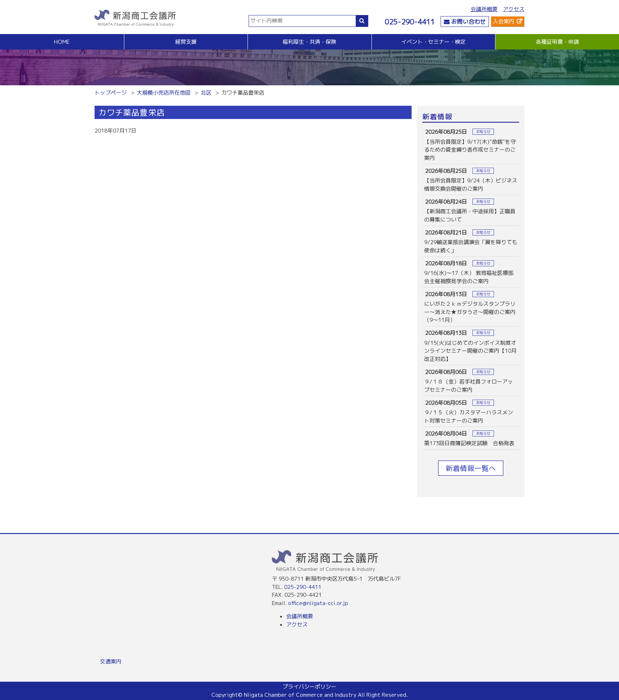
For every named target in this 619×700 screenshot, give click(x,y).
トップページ (111, 92)
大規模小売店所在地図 (164, 92)
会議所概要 (484, 9)
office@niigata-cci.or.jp (318, 603)
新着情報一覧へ (471, 468)
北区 (206, 92)
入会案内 (503, 21)
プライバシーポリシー (309, 686)
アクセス (513, 9)
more (470, 144)
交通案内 (110, 661)
